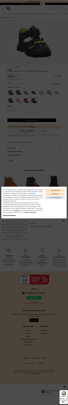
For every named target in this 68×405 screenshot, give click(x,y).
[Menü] (67, 391)
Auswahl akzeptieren (55, 197)
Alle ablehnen (55, 194)
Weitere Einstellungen (9, 215)
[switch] (64, 402)
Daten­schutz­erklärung (30, 212)
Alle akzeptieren (55, 190)
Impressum (17, 210)
